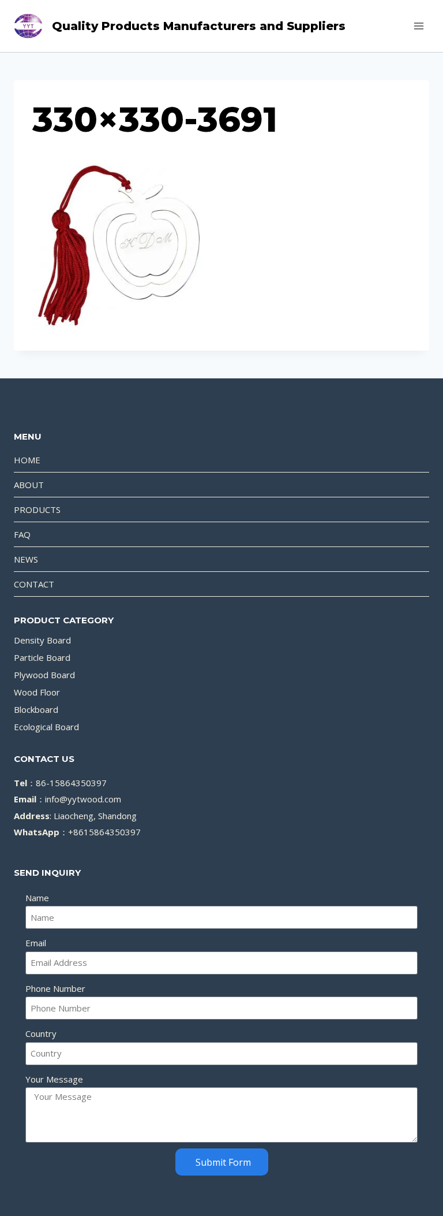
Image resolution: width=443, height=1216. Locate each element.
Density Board (42, 640)
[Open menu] (418, 26)
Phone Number (55, 988)
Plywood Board (44, 674)
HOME (27, 460)
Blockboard (36, 709)
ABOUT (29, 484)
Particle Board (42, 657)
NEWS (26, 559)
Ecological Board (46, 726)
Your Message (54, 1079)
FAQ (22, 534)
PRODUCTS (37, 509)
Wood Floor (37, 692)
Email (35, 943)
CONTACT (34, 584)
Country (41, 1033)
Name (37, 897)
